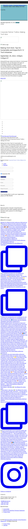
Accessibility (6, 509)
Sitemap (5, 525)
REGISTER (3, 78)
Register (5, 165)
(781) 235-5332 (5, 502)
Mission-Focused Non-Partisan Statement (14, 510)
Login (4, 163)
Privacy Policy (6, 512)
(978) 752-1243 (4, 504)
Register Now (4, 191)
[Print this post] (5, 136)
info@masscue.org (5, 501)
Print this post (12, 136)
